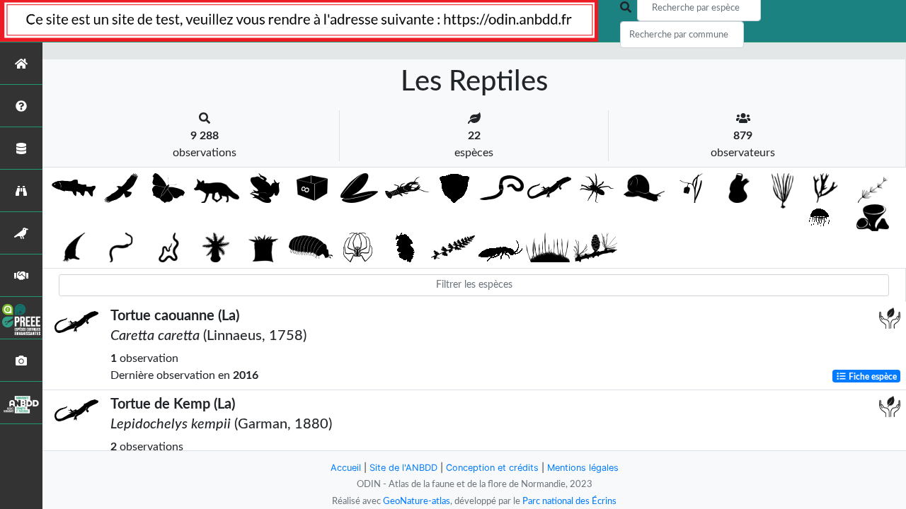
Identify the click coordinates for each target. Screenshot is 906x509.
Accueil (346, 467)
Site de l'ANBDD (403, 467)
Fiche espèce (872, 376)
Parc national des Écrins (569, 501)
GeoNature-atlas (416, 501)
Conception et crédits (492, 467)
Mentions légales (583, 467)
